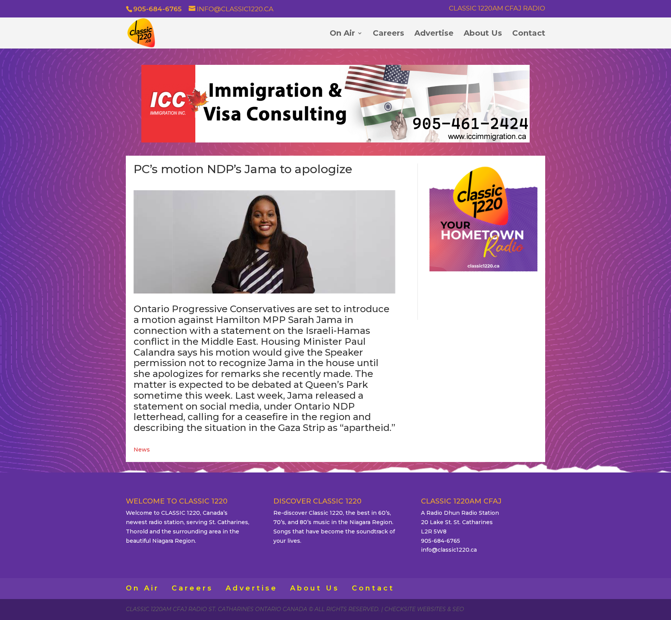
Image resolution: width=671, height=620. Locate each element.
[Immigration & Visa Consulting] (335, 140)
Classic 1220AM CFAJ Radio (497, 8)
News (142, 449)
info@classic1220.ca (449, 549)
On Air (342, 34)
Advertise (434, 34)
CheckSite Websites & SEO (424, 609)
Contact (528, 34)
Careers (388, 34)
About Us (483, 34)
